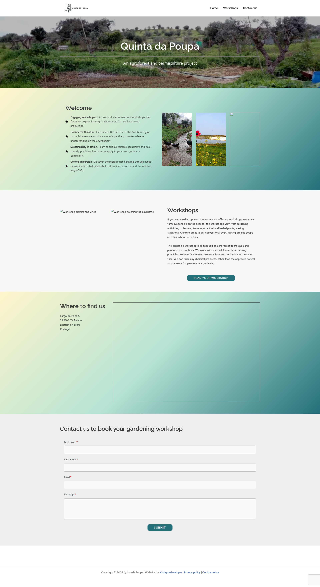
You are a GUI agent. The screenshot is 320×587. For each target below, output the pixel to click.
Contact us (250, 8)
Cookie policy (210, 572)
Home (214, 8)
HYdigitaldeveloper (171, 572)
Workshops (230, 8)
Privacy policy (192, 572)
